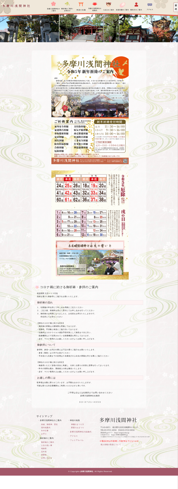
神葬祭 (44, 455)
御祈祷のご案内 (47, 442)
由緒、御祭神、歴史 (49, 424)
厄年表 (44, 452)
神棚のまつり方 (77, 424)
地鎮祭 (44, 448)
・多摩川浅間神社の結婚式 (79, 432)
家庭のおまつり (77, 428)
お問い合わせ (46, 458)
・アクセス (73, 436)
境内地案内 (45, 428)
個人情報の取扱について (111, 445)
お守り (44, 434)
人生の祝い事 (46, 445)
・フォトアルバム (76, 440)
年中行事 (45, 431)
